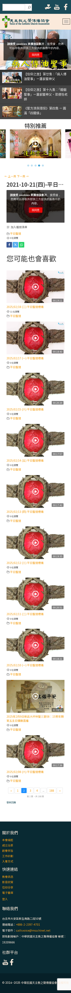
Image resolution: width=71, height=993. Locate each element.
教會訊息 (7, 877)
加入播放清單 (19, 227)
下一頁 (23, 176)
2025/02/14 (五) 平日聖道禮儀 (25, 460)
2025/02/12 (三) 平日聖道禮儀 (25, 563)
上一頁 (10, 176)
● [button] (28, 165)
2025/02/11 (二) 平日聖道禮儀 (25, 614)
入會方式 (7, 861)
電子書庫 (7, 893)
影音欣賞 (7, 882)
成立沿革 (7, 845)
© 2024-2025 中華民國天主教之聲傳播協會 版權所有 (35, 983)
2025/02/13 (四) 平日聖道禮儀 (25, 512)
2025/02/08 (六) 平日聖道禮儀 (25, 772)
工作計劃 (7, 856)
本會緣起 (7, 840)
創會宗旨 (7, 851)
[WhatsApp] (21, 245)
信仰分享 (7, 887)
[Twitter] (15, 245)
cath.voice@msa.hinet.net (33, 930)
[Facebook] (9, 245)
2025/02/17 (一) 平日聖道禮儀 (25, 358)
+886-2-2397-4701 (28, 924)
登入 (5, 899)
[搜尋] (29, 7)
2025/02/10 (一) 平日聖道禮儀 (25, 665)
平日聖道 (15, 233)
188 (51, 791)
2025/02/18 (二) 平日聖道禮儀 (25, 307)
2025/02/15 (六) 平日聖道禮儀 (25, 409)
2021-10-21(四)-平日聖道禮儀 (35, 184)
